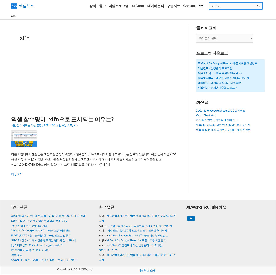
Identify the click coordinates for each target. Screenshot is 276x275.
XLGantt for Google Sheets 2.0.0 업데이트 (220, 110)
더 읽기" (16, 174)
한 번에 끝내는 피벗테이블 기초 (29, 225)
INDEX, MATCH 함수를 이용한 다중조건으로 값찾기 (41, 235)
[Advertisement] (94, 85)
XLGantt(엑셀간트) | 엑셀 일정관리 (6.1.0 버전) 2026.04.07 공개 (48, 215)
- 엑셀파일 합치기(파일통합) (220, 82)
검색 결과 (16, 255)
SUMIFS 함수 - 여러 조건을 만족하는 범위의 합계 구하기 (43, 240)
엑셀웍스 (26, 6)
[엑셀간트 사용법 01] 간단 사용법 (30, 250)
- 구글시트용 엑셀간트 (227, 63)
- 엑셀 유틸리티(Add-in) (220, 73)
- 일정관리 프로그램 (215, 68)
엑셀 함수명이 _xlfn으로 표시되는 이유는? (62, 119)
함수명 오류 (65, 125)
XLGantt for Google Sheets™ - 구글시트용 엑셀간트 (40, 230)
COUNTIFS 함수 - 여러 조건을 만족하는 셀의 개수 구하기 (44, 259)
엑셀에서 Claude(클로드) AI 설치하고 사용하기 (223, 125)
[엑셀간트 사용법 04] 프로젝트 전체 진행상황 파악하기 (140, 225)
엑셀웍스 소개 (146, 270)
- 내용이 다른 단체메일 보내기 (223, 77)
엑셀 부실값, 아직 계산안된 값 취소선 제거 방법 (223, 129)
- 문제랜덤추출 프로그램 (217, 87)
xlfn (76, 125)
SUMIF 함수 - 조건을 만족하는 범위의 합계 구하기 (40, 220)
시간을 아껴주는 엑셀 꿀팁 (26, 125)
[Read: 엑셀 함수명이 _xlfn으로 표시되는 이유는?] (25, 138)
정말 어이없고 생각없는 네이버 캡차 (217, 120)
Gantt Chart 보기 (206, 115)
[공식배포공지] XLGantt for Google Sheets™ (36, 245)
